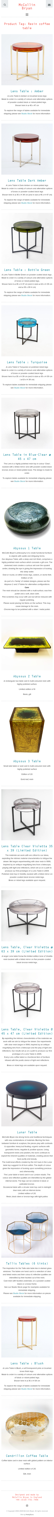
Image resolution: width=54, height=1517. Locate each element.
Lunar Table (27, 1132)
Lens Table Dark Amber (27, 180)
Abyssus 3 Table (27, 761)
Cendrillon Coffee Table (27, 1456)
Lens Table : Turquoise (27, 362)
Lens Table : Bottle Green (27, 270)
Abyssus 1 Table (27, 548)
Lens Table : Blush (27, 1363)
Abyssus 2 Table (27, 676)
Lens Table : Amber (27, 91)
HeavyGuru (30, 1514)
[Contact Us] (49, 5)
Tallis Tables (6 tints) (27, 1263)
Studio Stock (26, 113)
